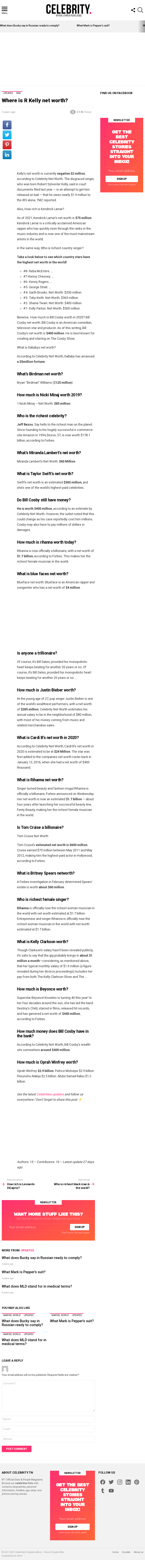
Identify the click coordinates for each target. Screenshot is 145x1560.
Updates (27, 1250)
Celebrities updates (50, 1094)
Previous (2, 26)
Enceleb (126, 1552)
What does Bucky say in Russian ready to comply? (29, 25)
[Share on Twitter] (7, 134)
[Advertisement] (73, 59)
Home (115, 1552)
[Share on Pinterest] (7, 144)
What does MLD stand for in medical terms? (37, 1286)
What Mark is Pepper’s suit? (93, 25)
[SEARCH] (140, 10)
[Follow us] (133, 10)
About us (138, 1552)
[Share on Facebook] (7, 125)
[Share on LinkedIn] (7, 154)
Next (143, 26)
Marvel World (12, 1315)
